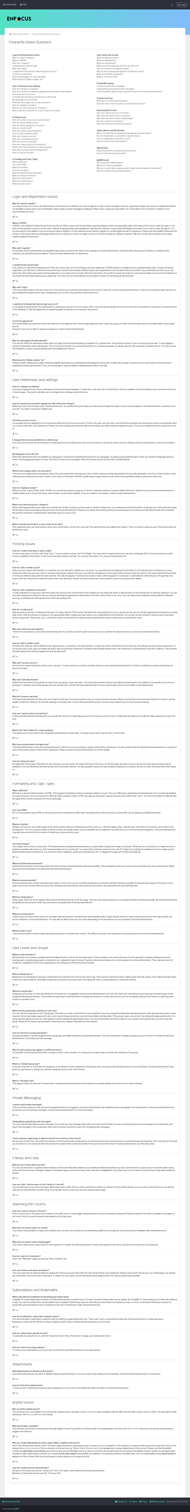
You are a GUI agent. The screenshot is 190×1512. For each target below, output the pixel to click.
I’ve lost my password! (22, 74)
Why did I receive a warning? (24, 142)
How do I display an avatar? (24, 105)
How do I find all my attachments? (111, 153)
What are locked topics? (22, 181)
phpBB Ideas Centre (130, 1429)
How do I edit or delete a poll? (25, 133)
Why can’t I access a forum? (24, 136)
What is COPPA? (19, 60)
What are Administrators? (108, 58)
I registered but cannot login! (24, 66)
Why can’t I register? (21, 63)
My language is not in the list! (24, 100)
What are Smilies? (20, 167)
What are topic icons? (21, 184)
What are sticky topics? (22, 178)
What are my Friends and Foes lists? (112, 101)
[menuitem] (23, 4)
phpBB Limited (85, 1412)
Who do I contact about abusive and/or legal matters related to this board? (129, 168)
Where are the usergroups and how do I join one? (118, 66)
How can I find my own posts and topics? (114, 124)
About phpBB (32, 1414)
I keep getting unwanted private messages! (115, 89)
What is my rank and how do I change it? (29, 108)
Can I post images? (20, 170)
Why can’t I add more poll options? (27, 131)
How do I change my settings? (25, 89)
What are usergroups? (106, 63)
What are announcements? (24, 175)
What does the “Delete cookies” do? (27, 79)
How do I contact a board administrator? (114, 171)
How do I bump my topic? (23, 153)
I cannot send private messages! (111, 86)
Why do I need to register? (23, 58)
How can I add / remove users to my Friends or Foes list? (121, 104)
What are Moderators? (106, 60)
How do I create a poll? (22, 128)
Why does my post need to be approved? (30, 150)
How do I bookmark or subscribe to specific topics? (118, 136)
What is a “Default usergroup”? (110, 74)
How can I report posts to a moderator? (29, 144)
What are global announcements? (27, 173)
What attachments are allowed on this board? (116, 151)
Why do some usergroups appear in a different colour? (120, 71)
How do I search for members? (110, 121)
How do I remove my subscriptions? (112, 141)
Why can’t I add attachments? (25, 139)
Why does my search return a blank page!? (115, 118)
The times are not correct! (23, 94)
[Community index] (19, 18)
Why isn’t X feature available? (109, 165)
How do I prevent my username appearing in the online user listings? (42, 91)
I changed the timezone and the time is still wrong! (34, 97)
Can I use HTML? (19, 164)
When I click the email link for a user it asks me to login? (36, 110)
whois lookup (30, 1448)
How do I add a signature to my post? (28, 125)
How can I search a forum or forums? (113, 113)
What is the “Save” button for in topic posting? (32, 147)
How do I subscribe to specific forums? (113, 139)
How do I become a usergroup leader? (113, 69)
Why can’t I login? (19, 69)
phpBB (118, 459)
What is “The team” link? (107, 77)
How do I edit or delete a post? (25, 123)
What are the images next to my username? (31, 102)
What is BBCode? (19, 162)
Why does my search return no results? (114, 116)
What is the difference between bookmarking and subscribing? (124, 133)
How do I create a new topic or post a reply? (31, 120)
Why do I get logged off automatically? (29, 77)
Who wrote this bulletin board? (110, 163)
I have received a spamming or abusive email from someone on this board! (129, 91)
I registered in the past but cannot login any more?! (34, 71)
